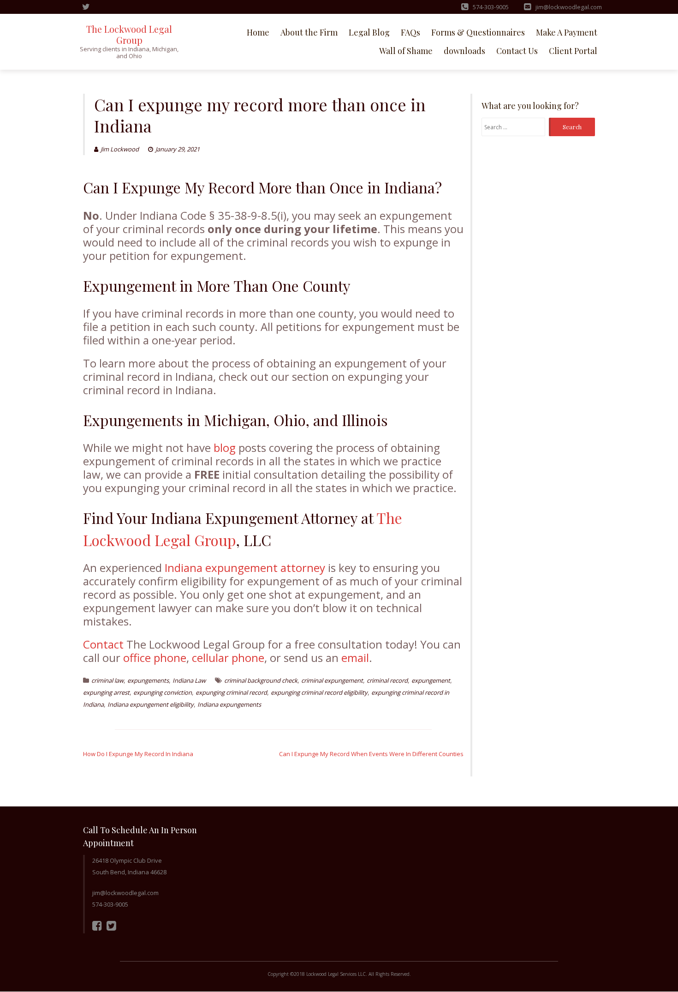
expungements (148, 680)
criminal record (387, 680)
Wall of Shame (406, 50)
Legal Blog (369, 32)
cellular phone (228, 657)
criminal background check (260, 680)
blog (225, 447)
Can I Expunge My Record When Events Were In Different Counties (371, 754)
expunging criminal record (231, 692)
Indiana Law (189, 680)
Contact (103, 644)
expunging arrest (106, 692)
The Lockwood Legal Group (129, 34)
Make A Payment (566, 32)
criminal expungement (332, 680)
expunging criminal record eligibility (319, 692)
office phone (154, 657)
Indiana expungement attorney (245, 567)
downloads (464, 50)
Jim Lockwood (120, 149)
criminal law (107, 680)
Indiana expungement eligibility (150, 704)
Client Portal (573, 50)
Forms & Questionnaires (478, 32)
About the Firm (309, 32)
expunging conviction (162, 692)
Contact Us (517, 50)
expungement (430, 680)
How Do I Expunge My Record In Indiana (138, 754)
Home (258, 32)
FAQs (410, 32)
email (355, 657)
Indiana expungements (229, 704)
